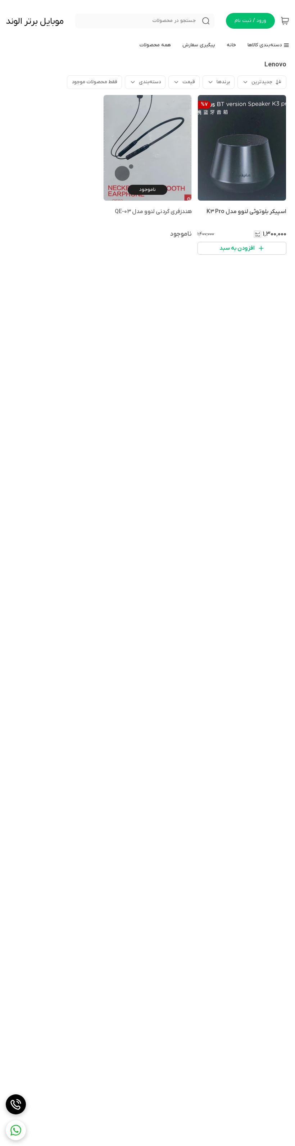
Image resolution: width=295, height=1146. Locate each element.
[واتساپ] (16, 1130)
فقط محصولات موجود (94, 82)
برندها (223, 82)
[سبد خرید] (285, 21)
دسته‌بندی (150, 82)
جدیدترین (261, 82)
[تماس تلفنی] (16, 1104)
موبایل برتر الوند (35, 21)
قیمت (188, 82)
